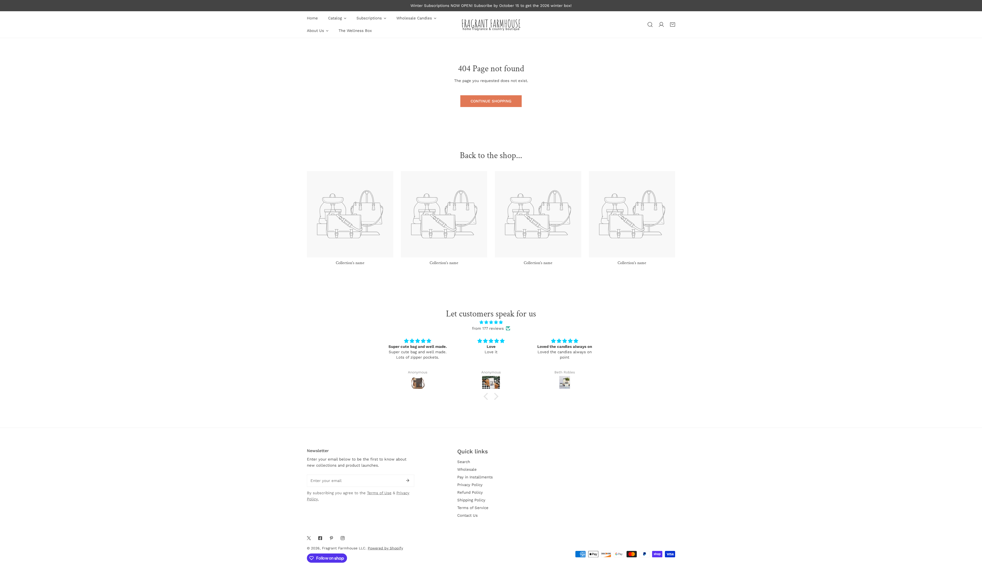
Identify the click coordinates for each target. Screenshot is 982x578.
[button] (672, 24)
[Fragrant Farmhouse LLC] (491, 24)
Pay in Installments (475, 477)
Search (463, 461)
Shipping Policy (471, 500)
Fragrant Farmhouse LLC (343, 548)
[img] (491, 322)
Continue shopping (491, 101)
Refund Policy (470, 492)
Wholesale (467, 469)
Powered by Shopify (385, 548)
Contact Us (467, 515)
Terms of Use (379, 493)
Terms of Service (472, 507)
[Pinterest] (331, 538)
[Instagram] (342, 538)
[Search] (650, 24)
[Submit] (407, 480)
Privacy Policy (470, 484)
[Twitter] (309, 538)
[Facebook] (320, 538)
